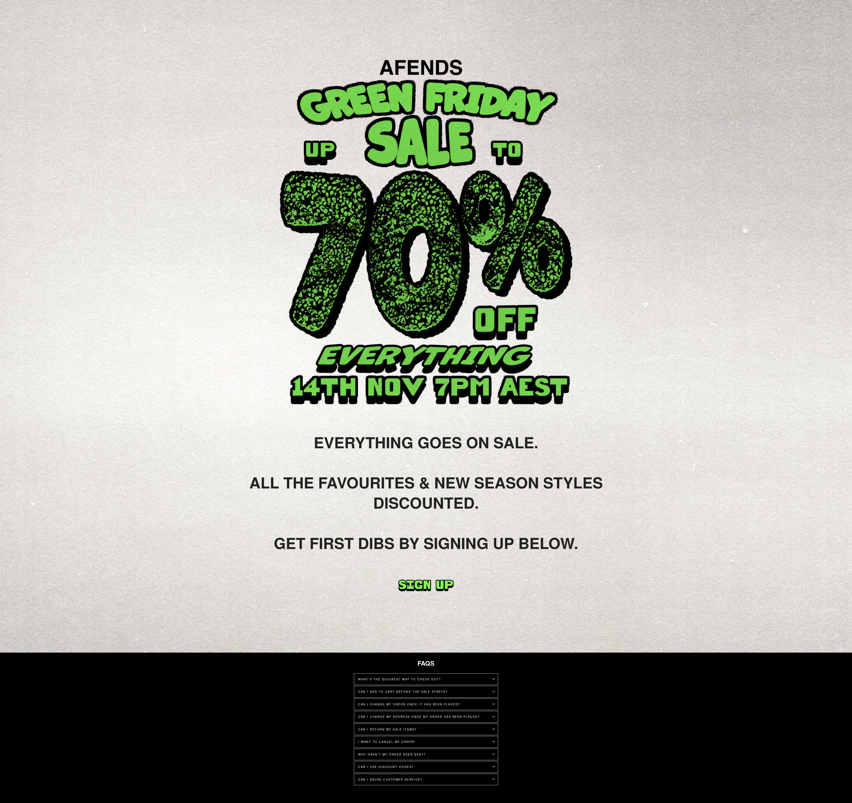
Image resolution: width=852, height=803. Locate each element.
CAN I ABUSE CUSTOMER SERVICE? (390, 779)
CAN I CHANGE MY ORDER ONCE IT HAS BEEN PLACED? (409, 704)
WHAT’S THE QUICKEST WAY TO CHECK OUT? (399, 679)
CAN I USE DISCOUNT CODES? (386, 767)
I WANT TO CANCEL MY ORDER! (387, 742)
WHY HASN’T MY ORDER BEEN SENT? (392, 754)
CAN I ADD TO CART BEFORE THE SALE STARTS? (403, 692)
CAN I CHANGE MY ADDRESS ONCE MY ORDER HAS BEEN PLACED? (419, 717)
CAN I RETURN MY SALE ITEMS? (387, 729)
